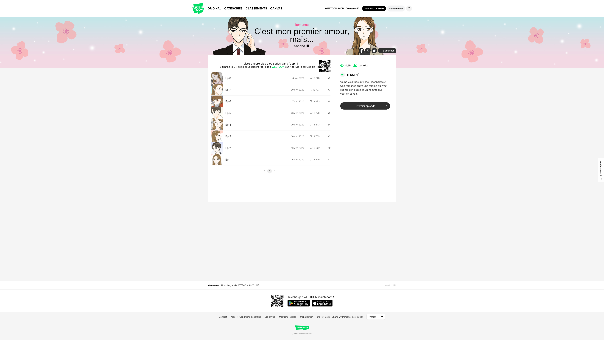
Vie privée (270, 316)
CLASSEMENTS (256, 8)
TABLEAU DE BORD (374, 8)
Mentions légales (287, 316)
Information (213, 285)
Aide (233, 316)
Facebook (361, 50)
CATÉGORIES (233, 8)
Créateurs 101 (353, 8)
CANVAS (276, 8)
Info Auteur (308, 46)
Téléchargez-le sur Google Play (299, 303)
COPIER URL (374, 50)
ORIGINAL (214, 8)
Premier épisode (365, 106)
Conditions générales (250, 316)
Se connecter (396, 8)
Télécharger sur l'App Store (322, 303)
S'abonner (388, 50)
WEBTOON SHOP (334, 8)
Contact (223, 316)
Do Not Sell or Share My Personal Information (340, 316)
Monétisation (306, 316)
